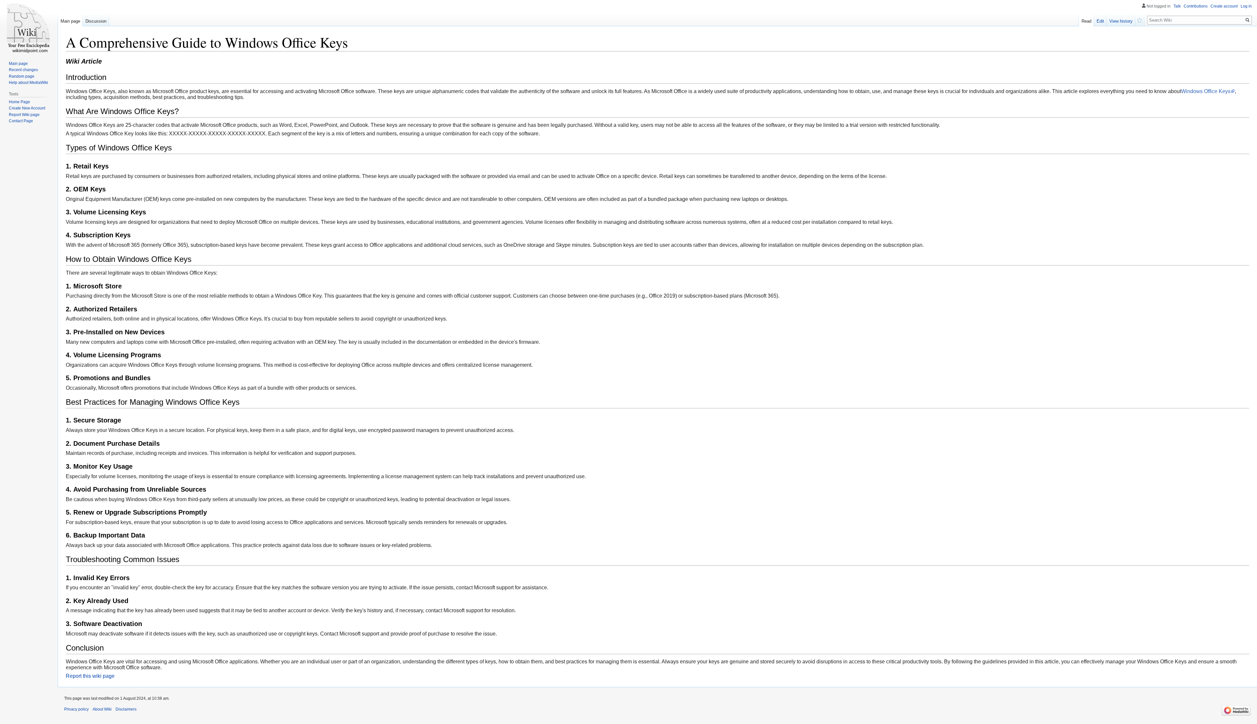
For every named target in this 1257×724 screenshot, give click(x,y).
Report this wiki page (90, 676)
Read (1086, 21)
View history (1121, 21)
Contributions (1196, 6)
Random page (21, 76)
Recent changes (23, 70)
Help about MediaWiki (28, 82)
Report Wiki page (24, 114)
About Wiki (102, 709)
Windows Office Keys (1205, 91)
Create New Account (27, 108)
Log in (1246, 6)
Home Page (19, 102)
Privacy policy (76, 709)
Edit (1100, 21)
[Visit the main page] (29, 26)
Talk (1177, 6)
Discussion (95, 21)
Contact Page (21, 121)
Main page (70, 21)
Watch (1139, 19)
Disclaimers (126, 709)
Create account (1224, 6)
